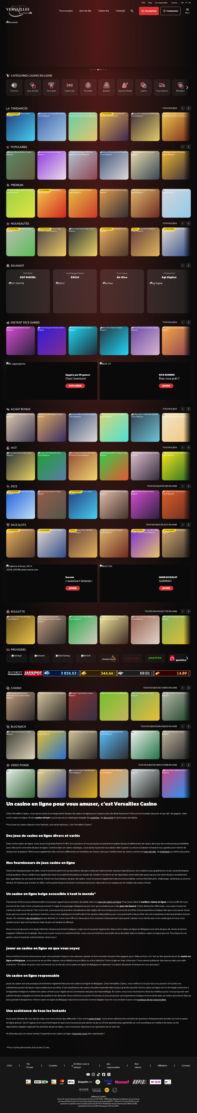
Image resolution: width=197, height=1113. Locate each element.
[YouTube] (88, 1074)
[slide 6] (104, 69)
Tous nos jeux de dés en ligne (162, 486)
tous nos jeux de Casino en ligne (160, 688)
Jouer (21, 127)
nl (190, 3)
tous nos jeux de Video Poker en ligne (157, 765)
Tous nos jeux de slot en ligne (161, 525)
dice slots (108, 818)
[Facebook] (103, 1074)
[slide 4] (97, 69)
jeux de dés (150, 852)
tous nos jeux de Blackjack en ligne (159, 726)
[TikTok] (98, 1074)
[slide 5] (100, 69)
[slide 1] (91, 69)
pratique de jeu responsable (151, 1000)
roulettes (94, 818)
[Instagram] (93, 1074)
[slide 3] (95, 69)
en (182, 3)
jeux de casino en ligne (109, 902)
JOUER (166, 386)
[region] (98, 87)
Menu (187, 13)
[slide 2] (93, 69)
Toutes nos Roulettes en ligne (161, 611)
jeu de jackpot (34, 918)
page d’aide (95, 1019)
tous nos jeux (170, 223)
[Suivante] (187, 87)
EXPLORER (75, 386)
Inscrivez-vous (79, 1034)
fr (186, 3)
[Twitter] (109, 1074)
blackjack (165, 852)
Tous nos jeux (170, 108)
